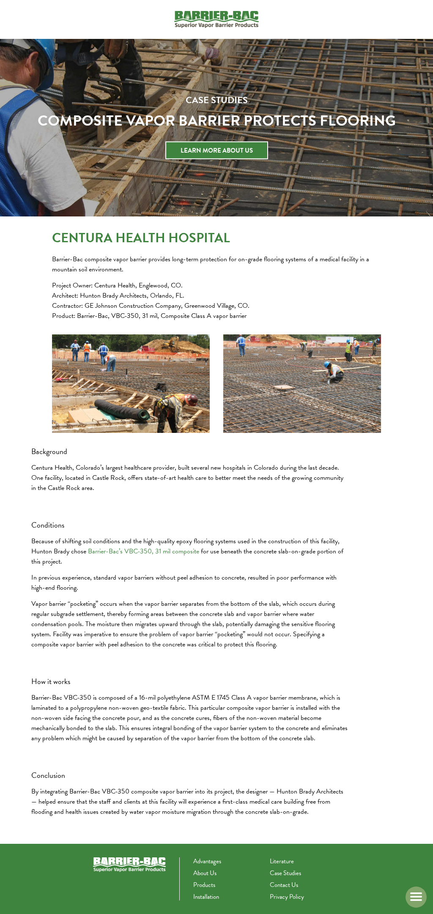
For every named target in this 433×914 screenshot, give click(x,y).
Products (204, 884)
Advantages (207, 861)
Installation (206, 896)
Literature (282, 861)
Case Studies (285, 873)
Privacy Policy (287, 896)
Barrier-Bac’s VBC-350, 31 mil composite (143, 551)
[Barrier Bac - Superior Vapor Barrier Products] (216, 19)
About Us (204, 873)
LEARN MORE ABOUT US (217, 150)
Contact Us (284, 884)
